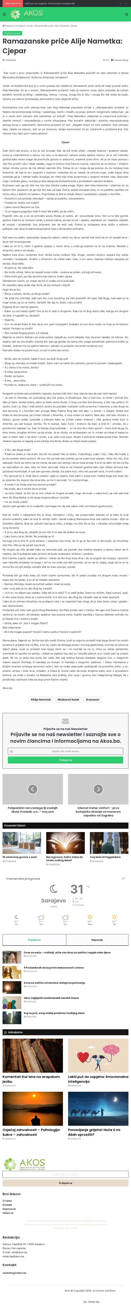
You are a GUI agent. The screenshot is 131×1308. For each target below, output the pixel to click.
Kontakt (7, 1204)
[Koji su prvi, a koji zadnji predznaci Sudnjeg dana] (12, 1017)
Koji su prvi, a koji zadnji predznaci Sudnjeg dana (54, 1013)
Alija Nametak (42, 699)
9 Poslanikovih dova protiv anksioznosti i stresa (54, 967)
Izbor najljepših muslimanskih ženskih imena (51, 998)
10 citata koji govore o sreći (20, 857)
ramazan (93, 699)
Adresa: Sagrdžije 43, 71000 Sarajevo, (24, 1244)
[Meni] (4, 15)
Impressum (9, 1208)
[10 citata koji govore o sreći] (22, 843)
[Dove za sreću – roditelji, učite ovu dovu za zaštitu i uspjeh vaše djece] (12, 957)
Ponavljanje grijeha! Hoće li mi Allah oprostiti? (94, 1132)
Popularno (34, 939)
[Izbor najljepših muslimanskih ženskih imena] (12, 1002)
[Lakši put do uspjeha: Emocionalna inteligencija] (98, 1056)
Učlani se (8, 1213)
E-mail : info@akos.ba (15, 1252)
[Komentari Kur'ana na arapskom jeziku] (33, 1056)
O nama (7, 1200)
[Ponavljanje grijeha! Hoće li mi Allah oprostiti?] (98, 1109)
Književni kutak (25, 25)
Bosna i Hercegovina (14, 1248)
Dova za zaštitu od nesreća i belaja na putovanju (54, 983)
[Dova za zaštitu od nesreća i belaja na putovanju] (12, 987)
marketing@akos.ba (14, 1272)
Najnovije (97, 939)
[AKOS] (26, 14)
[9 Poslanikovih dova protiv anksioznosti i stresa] (12, 972)
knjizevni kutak (69, 699)
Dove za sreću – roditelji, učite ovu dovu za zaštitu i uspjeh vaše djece (67, 952)
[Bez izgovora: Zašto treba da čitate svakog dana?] (65, 843)
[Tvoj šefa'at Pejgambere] (109, 843)
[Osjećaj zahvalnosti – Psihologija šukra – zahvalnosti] (33, 1109)
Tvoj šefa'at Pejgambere (105, 857)
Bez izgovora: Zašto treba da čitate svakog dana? (64, 858)
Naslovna (10, 25)
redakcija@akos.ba (13, 1256)
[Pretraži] (126, 15)
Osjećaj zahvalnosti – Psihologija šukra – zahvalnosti (31, 1132)
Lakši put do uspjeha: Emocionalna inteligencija (50, 3)
